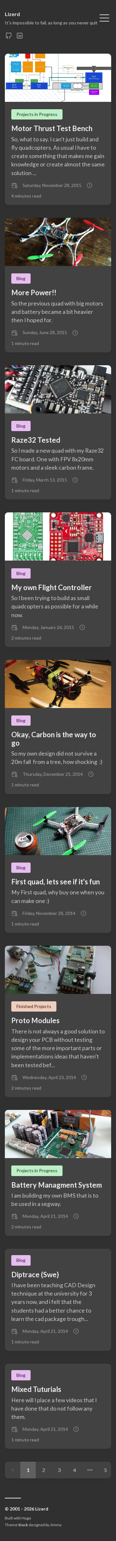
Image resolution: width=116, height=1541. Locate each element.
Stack (23, 1524)
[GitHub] (9, 37)
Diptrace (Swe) (35, 1274)
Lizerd (12, 14)
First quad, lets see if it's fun (55, 881)
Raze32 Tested (35, 440)
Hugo (26, 1518)
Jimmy (56, 1524)
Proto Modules (35, 1020)
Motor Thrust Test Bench (51, 128)
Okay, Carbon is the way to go (53, 738)
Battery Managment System (56, 1185)
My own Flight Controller (51, 587)
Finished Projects (33, 1006)
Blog (20, 278)
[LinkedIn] (20, 37)
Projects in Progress (36, 114)
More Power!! (33, 292)
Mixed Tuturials (36, 1389)
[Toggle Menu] (104, 17)
